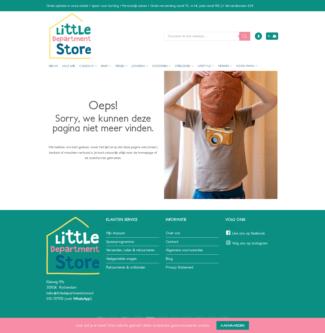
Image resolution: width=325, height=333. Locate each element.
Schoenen (160, 66)
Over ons (173, 233)
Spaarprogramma (120, 242)
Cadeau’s (86, 66)
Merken (223, 66)
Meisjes (120, 66)
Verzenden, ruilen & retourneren (130, 250)
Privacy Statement (179, 267)
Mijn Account (115, 233)
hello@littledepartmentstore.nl (69, 293)
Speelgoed (182, 66)
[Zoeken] (244, 36)
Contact (172, 242)
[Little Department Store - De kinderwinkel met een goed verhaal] (101, 36)
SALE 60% (68, 66)
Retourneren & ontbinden (125, 267)
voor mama (245, 66)
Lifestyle (204, 66)
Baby (104, 66)
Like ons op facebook (248, 233)
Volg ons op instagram (250, 243)
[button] (258, 36)
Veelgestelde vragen (121, 259)
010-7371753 (54, 299)
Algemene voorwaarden (184, 250)
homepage (145, 152)
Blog (169, 259)
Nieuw (53, 66)
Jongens (138, 66)
